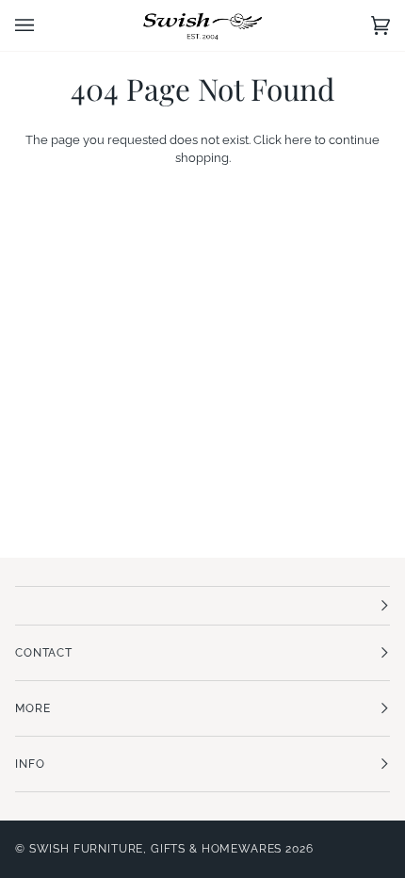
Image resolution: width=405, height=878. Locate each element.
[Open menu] (43, 25)
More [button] (32, 708)
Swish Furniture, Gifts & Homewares (156, 848)
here (298, 140)
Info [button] (29, 764)
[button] (202, 606)
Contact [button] (44, 652)
